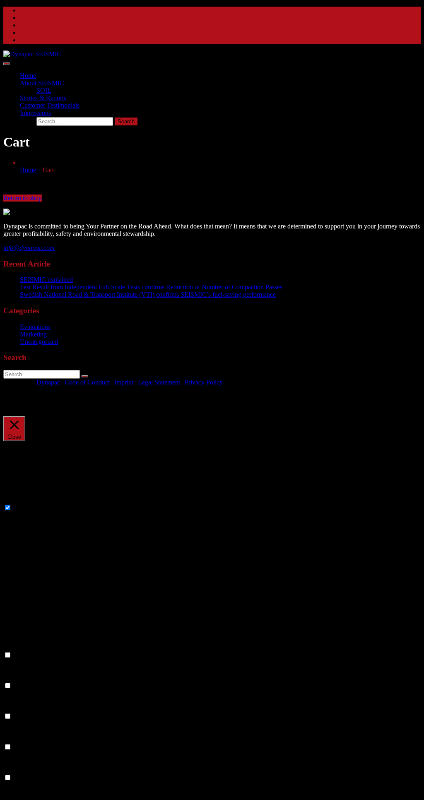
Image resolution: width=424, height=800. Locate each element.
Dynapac (48, 382)
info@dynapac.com (29, 247)
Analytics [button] (15, 708)
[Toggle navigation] (6, 63)
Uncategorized (39, 341)
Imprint (123, 382)
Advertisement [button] (22, 738)
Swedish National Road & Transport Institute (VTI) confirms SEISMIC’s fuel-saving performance (148, 294)
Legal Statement (159, 382)
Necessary (26, 508)
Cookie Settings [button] (24, 404)
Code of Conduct (87, 382)
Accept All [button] (61, 404)
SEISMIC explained (46, 279)
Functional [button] (17, 647)
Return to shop (22, 198)
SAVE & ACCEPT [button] (28, 792)
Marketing (33, 334)
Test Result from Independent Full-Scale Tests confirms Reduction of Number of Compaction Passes (151, 287)
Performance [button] (19, 677)
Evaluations (35, 326)
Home (28, 169)
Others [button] (12, 769)
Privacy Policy (204, 382)
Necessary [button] (16, 499)
